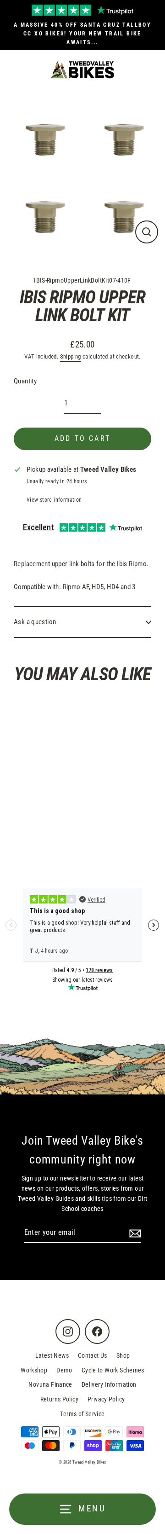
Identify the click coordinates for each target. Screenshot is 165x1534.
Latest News (52, 1355)
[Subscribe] (133, 1233)
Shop (123, 1355)
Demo (64, 1370)
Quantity (25, 381)
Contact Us (92, 1355)
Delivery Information (109, 1384)
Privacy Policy (106, 1399)
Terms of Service (82, 1414)
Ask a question (35, 622)
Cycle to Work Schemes (113, 1370)
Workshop (34, 1370)
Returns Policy (59, 1399)
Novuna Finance (50, 1384)
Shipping (70, 356)
